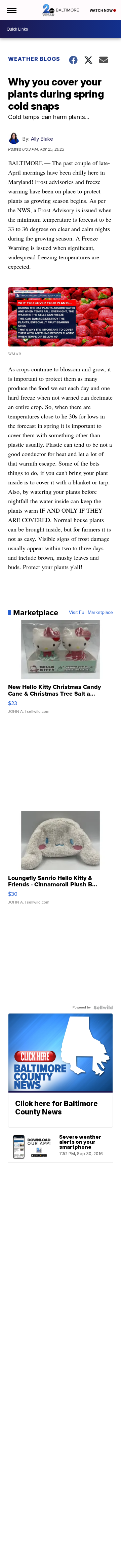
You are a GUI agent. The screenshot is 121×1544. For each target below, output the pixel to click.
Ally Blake (42, 139)
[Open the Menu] (11, 10)
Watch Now (101, 10)
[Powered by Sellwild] (103, 1007)
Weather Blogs (34, 59)
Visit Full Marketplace (91, 612)
